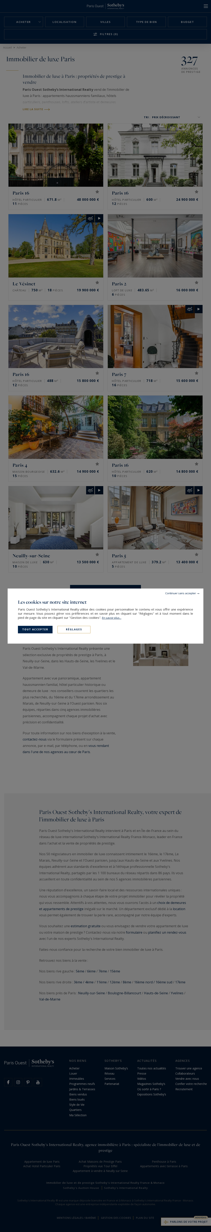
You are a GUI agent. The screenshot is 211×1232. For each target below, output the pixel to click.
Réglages (74, 629)
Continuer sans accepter (180, 593)
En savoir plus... (111, 618)
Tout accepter (35, 629)
